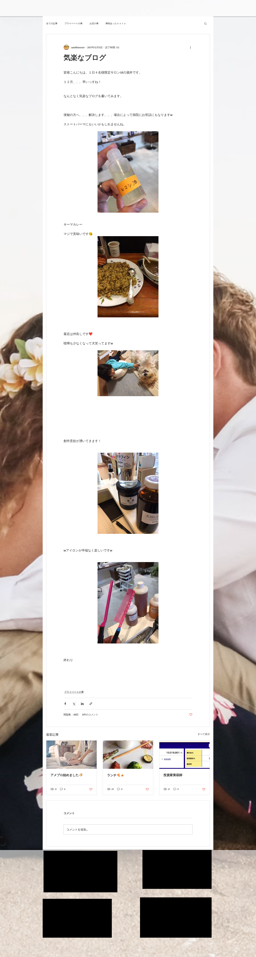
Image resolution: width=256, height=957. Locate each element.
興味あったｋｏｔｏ (116, 23)
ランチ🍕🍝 (115, 775)
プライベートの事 (73, 23)
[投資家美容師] (184, 755)
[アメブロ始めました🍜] (71, 755)
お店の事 (94, 23)
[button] (205, 23)
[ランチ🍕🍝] (128, 755)
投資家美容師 (173, 775)
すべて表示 (204, 734)
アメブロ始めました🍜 (67, 775)
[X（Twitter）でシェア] (73, 703)
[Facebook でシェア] (65, 703)
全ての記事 (51, 23)
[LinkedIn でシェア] (82, 703)
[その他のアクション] (190, 47)
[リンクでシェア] (90, 703)
